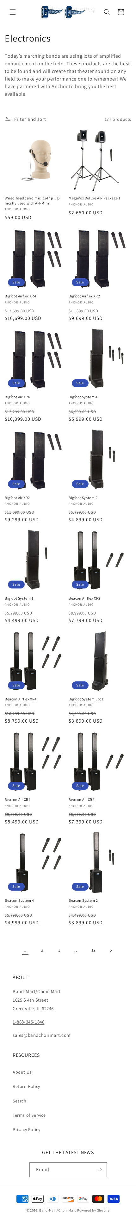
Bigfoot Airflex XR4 (20, 296)
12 (93, 950)
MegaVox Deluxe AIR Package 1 (95, 198)
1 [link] (25, 950)
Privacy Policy (26, 1129)
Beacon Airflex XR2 (85, 598)
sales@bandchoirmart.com (42, 1035)
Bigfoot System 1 (19, 598)
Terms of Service (29, 1115)
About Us (22, 1072)
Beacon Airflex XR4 (21, 699)
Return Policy (26, 1086)
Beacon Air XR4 (17, 799)
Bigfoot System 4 (83, 396)
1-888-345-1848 (28, 1022)
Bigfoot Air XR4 (17, 396)
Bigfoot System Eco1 (86, 699)
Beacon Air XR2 (81, 799)
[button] (13, 12)
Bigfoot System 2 (83, 497)
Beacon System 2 (83, 900)
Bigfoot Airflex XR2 (84, 296)
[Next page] (111, 950)
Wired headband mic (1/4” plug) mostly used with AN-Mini (32, 200)
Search (20, 1101)
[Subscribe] (100, 1169)
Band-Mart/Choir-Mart (57, 1210)
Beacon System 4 (19, 900)
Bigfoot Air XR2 (17, 497)
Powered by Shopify (93, 1210)
